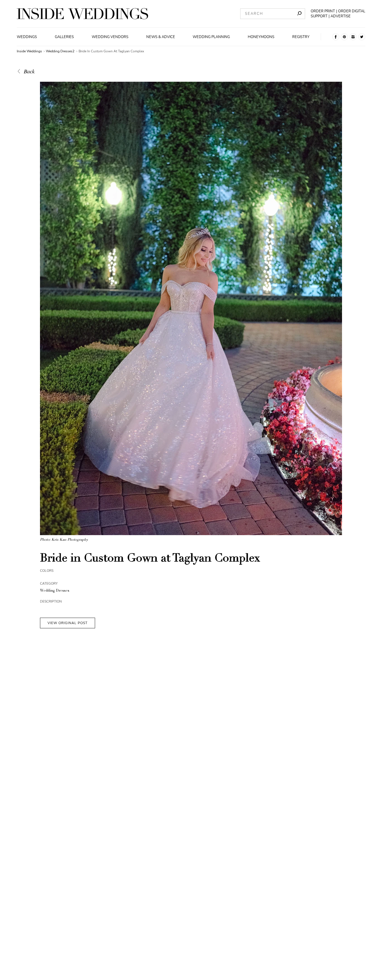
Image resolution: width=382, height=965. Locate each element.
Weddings (27, 36)
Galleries (64, 36)
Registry (301, 36)
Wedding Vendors (110, 36)
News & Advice (160, 36)
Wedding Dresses (54, 591)
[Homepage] (82, 13)
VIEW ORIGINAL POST (68, 623)
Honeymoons (261, 36)
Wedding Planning (211, 36)
